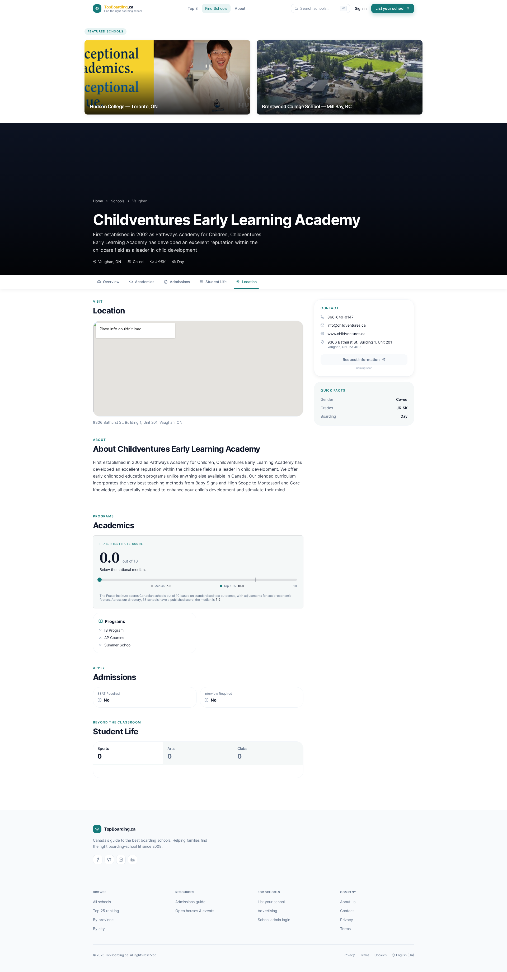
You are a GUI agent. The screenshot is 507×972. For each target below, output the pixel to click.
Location (249, 281)
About (240, 8)
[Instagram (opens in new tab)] (121, 859)
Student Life (216, 281)
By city (99, 928)
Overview (111, 281)
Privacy (346, 919)
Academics (144, 281)
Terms (345, 928)
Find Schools (216, 8)
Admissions (180, 281)
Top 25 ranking (106, 910)
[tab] (128, 753)
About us (347, 901)
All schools (102, 901)
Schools (117, 201)
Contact (347, 910)
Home (98, 201)
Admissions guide (190, 901)
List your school (390, 8)
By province (103, 919)
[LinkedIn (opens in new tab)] (132, 859)
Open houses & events (194, 910)
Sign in (361, 8)
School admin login (274, 919)
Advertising (267, 910)
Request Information (361, 360)
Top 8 (193, 8)
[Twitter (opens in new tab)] (109, 859)
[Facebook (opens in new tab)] (97, 859)
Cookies (380, 955)
